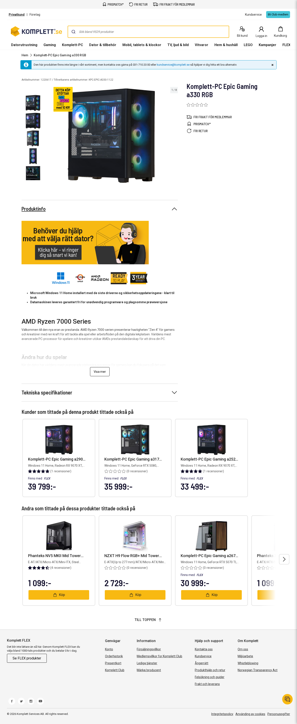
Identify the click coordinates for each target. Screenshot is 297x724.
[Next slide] (174, 136)
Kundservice (203, 656)
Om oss (243, 649)
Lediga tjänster (147, 663)
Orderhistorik (114, 656)
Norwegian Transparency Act (257, 670)
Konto (109, 649)
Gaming (49, 45)
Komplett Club (114, 670)
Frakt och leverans (207, 684)
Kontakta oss (204, 649)
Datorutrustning (24, 45)
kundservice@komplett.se (173, 64)
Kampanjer (267, 45)
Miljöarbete (245, 656)
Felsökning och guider (209, 677)
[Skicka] (73, 31)
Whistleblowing (248, 663)
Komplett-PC (72, 45)
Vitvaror (201, 45)
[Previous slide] (49, 136)
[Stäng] (272, 64)
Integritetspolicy (222, 714)
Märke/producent (149, 670)
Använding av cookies (250, 714)
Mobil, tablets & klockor (141, 45)
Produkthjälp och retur (210, 670)
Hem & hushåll (226, 45)
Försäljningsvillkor (149, 649)
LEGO (248, 45)
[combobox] (148, 32)
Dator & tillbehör (102, 45)
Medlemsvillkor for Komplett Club (159, 656)
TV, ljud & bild (178, 45)
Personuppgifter (278, 714)
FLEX (286, 45)
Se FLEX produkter (27, 658)
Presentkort (113, 663)
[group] (112, 135)
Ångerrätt (201, 663)
